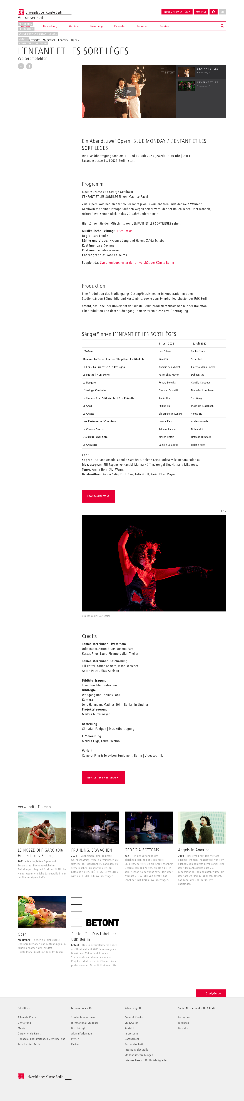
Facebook (183, 1022)
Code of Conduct (135, 1017)
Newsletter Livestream (33, 43)
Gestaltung (24, 1022)
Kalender (120, 26)
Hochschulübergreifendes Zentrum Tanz (41, 1039)
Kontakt (201, 11)
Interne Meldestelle (136, 1049)
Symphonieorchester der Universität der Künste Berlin (137, 262)
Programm (26, 24)
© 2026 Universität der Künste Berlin (36, 1075)
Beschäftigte (78, 1028)
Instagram (184, 1017)
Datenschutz (132, 1039)
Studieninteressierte (83, 1017)
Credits (23, 38)
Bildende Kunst (27, 1017)
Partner (75, 1044)
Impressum (131, 1033)
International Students (84, 1022)
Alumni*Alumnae (81, 1033)
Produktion (26, 29)
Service (164, 26)
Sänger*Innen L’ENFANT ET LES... (38, 33)
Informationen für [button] (176, 11)
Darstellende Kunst (29, 1033)
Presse (75, 1039)
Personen (142, 26)
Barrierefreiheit (134, 1044)
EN (222, 11)
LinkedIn (183, 1028)
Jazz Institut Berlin (29, 1044)
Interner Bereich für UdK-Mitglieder (146, 1060)
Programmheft (96, 496)
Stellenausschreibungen (139, 1055)
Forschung (96, 26)
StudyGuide (213, 993)
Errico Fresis (124, 231)
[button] (222, 26)
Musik (21, 1028)
